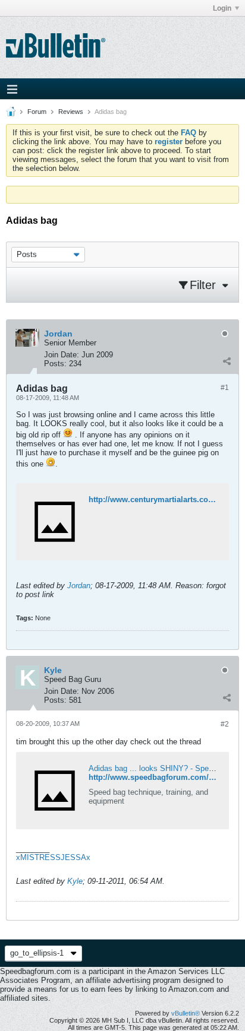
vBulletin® (185, 1013)
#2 (225, 724)
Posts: (55, 363)
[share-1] (226, 361)
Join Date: (61, 354)
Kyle (75, 881)
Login (222, 8)
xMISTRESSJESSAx (53, 857)
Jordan (78, 585)
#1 (225, 387)
